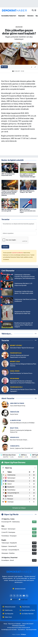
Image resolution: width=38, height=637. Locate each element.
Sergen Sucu (14, 437)
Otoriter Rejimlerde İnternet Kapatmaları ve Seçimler (19, 356)
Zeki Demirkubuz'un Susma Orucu (21, 373)
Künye (5, 623)
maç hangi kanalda (31, 629)
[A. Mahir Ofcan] (5, 421)
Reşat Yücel (14, 428)
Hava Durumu (26, 606)
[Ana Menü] (35, 10)
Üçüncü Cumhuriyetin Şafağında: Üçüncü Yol (21, 431)
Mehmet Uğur (15, 361)
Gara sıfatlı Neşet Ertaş (17, 406)
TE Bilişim (23, 634)
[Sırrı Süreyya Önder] (5, 404)
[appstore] (14, 600)
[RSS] (27, 595)
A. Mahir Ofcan (15, 420)
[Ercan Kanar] (5, 380)
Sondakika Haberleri (8, 16)
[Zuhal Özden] (5, 372)
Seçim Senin (14, 414)
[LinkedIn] (20, 595)
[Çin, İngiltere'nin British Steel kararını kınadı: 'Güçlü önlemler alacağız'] (28, 168)
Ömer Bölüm (14, 412)
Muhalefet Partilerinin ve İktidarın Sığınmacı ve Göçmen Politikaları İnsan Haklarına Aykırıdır (22, 382)
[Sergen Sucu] (5, 438)
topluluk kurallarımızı (18, 252)
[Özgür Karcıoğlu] (5, 389)
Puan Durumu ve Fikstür (28, 610)
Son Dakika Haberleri (28, 613)
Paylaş (5, 66)
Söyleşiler (21, 16)
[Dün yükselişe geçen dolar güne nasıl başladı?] (19, 54)
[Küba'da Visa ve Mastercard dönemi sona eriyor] (28, 203)
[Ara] (33, 10)
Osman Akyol (15, 446)
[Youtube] (23, 595)
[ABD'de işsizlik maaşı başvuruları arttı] (10, 168)
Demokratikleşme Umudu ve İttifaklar (22, 423)
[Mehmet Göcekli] (5, 346)
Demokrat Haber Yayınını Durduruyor (22, 348)
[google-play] (23, 600)
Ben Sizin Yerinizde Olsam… (19, 440)
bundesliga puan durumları (9, 629)
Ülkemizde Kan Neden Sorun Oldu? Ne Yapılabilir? (23, 390)
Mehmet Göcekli (16, 345)
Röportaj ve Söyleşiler (14, 623)
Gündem (30, 16)
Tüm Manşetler (9, 613)
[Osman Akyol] (5, 447)
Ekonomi (19, 27)
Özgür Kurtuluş (16, 353)
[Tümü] (35, 333)
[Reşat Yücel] (5, 430)
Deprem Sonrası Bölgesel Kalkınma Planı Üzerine (23, 365)
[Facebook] (11, 595)
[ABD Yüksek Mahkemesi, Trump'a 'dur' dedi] (28, 185)
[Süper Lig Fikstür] (35, 514)
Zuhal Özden (14, 371)
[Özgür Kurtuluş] (5, 355)
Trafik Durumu (9, 610)
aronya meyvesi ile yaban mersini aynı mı (18, 627)
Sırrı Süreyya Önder (17, 403)
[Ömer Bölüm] (5, 413)
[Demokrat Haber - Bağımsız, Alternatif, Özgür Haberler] (14, 10)
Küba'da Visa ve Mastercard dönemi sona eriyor (27, 211)
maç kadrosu (21, 629)
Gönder (5, 247)
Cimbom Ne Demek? (27, 623)
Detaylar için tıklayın (19, 508)
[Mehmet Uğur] (5, 363)
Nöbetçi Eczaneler (10, 606)
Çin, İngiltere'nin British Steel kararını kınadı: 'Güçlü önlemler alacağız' (28, 175)
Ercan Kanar (14, 378)
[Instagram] (17, 595)
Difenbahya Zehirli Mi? (18, 625)
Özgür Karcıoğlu (16, 387)
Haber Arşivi (8, 617)
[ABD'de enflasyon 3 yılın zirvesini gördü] (10, 203)
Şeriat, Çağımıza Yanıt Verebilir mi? (21, 448)
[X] (14, 595)
